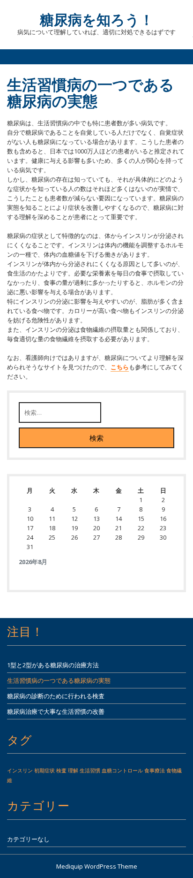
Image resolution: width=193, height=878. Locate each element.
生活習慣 (90, 770)
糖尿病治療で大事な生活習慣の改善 (55, 711)
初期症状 (44, 770)
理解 (73, 770)
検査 (61, 770)
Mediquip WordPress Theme (96, 866)
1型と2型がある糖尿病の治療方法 (53, 665)
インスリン (20, 770)
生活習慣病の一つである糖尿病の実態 (59, 680)
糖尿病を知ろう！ (97, 19)
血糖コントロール (122, 770)
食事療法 (154, 770)
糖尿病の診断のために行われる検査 (55, 696)
